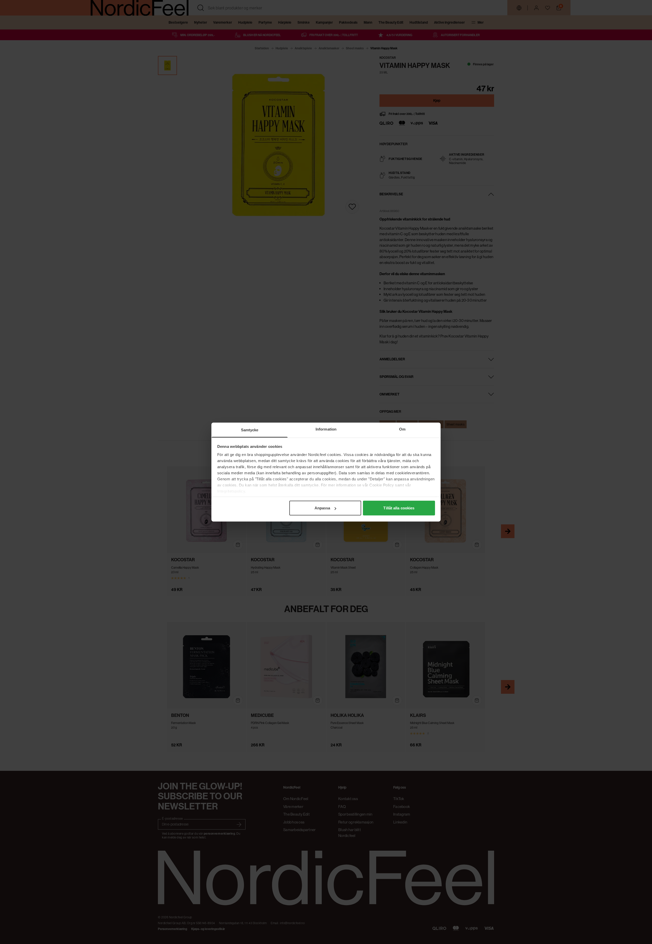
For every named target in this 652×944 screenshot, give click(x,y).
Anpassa (322, 508)
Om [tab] (402, 429)
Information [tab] (326, 429)
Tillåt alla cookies (398, 508)
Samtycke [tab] (250, 430)
